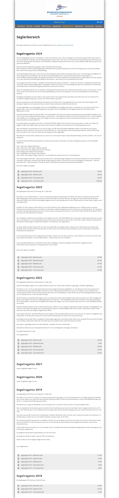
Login (100, 22)
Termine (29, 26)
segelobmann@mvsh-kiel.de (64, 45)
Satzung (98, 26)
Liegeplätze (56, 26)
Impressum (79, 26)
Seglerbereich (68, 26)
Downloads (89, 26)
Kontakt (37, 26)
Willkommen (59, 22)
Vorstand (21, 26)
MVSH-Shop (46, 26)
